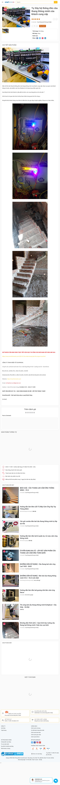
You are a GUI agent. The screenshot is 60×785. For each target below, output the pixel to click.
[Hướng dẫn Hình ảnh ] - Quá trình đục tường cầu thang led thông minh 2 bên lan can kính (37, 624)
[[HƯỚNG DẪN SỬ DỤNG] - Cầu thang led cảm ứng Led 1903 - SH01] (10, 567)
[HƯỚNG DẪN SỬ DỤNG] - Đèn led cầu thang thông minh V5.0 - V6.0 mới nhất (38, 577)
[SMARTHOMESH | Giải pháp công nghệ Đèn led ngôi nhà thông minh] (9, 2)
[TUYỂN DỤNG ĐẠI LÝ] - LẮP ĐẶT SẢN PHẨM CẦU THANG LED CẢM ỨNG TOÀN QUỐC (38, 552)
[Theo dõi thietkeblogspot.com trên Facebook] (35, 742)
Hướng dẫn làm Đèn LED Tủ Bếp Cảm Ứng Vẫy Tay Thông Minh (38, 508)
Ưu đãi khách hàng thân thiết (37, 730)
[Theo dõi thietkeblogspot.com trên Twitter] (32, 742)
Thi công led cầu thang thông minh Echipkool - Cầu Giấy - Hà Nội (38, 606)
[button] (54, 19)
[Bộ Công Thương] (7, 754)
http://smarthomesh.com (14, 379)
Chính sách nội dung (35, 728)
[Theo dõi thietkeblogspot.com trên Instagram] (37, 742)
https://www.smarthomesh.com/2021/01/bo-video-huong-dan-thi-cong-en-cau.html (24, 356)
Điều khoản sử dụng (5, 748)
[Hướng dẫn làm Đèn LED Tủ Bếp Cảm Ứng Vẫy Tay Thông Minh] (10, 512)
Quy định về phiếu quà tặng (7, 746)
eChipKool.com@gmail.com (13, 383)
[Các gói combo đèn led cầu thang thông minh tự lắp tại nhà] (10, 526)
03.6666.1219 (15, 721)
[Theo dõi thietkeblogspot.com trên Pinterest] (40, 742)
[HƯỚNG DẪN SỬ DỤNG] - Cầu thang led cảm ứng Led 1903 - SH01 (37, 565)
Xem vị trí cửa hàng (37, 753)
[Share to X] (40, 38)
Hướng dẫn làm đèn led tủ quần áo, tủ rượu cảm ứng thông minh (38, 537)
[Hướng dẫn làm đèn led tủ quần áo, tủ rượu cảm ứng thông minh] (10, 541)
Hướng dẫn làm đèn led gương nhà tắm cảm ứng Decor (37, 591)
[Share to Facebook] (37, 38)
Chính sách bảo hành (36, 732)
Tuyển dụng (3, 730)
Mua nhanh (42, 26)
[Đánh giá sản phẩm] (35, 19)
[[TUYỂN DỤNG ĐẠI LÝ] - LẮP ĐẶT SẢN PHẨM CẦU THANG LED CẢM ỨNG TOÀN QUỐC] (10, 555)
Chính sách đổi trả (35, 736)
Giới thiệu (3, 728)
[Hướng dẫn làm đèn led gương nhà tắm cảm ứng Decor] (10, 595)
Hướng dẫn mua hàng (6, 742)
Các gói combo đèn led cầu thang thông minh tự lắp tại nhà (38, 522)
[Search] (55, 2)
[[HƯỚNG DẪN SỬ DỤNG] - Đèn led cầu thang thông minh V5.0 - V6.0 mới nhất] (10, 581)
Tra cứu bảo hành (5, 744)
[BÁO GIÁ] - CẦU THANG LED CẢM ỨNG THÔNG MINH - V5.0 (37, 489)
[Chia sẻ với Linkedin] (45, 38)
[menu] (2, 2)
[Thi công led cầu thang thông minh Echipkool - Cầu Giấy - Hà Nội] (10, 612)
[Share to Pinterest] (42, 38)
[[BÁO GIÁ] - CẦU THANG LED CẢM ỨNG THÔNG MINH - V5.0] (10, 495)
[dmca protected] (18, 753)
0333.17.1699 (8, 721)
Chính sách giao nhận (36, 734)
